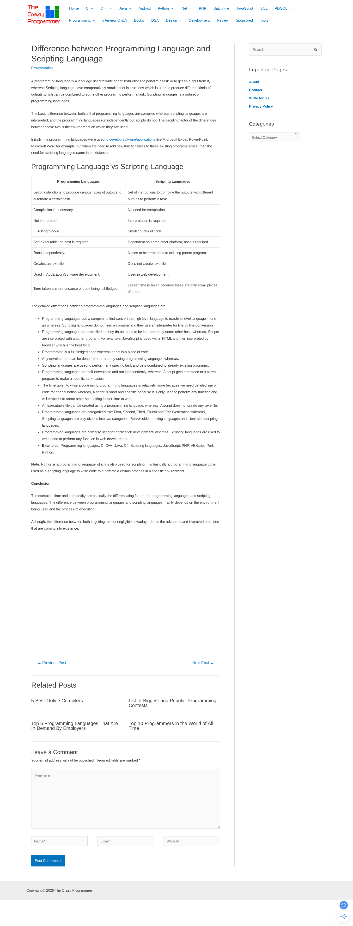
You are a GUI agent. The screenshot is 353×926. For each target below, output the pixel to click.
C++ (103, 8)
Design (171, 20)
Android (145, 8)
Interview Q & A (114, 20)
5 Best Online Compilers (57, 700)
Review (223, 20)
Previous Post (51, 663)
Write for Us (259, 98)
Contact (255, 90)
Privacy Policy (261, 106)
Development (199, 20)
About (254, 82)
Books (139, 20)
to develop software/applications (130, 139)
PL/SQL (281, 8)
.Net (184, 8)
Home (74, 8)
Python (163, 8)
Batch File (221, 8)
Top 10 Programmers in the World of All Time (171, 726)
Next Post (203, 663)
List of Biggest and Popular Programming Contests (172, 703)
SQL (264, 8)
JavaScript (244, 8)
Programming (80, 20)
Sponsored (244, 20)
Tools (264, 20)
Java (123, 8)
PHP (202, 8)
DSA (155, 20)
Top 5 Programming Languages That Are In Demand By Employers (74, 726)
